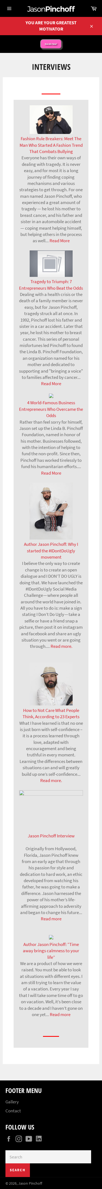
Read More (60, 241)
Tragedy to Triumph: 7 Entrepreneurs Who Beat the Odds (51, 284)
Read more (51, 919)
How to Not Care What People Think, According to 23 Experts (51, 713)
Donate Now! (51, 44)
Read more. (61, 646)
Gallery (12, 1102)
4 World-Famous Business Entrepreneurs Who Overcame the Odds (51, 409)
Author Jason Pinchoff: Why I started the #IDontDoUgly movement (51, 550)
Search (18, 1170)
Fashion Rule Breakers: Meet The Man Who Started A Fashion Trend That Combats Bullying (51, 145)
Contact (13, 1111)
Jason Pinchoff (30, 1183)
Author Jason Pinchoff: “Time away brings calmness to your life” (51, 950)
